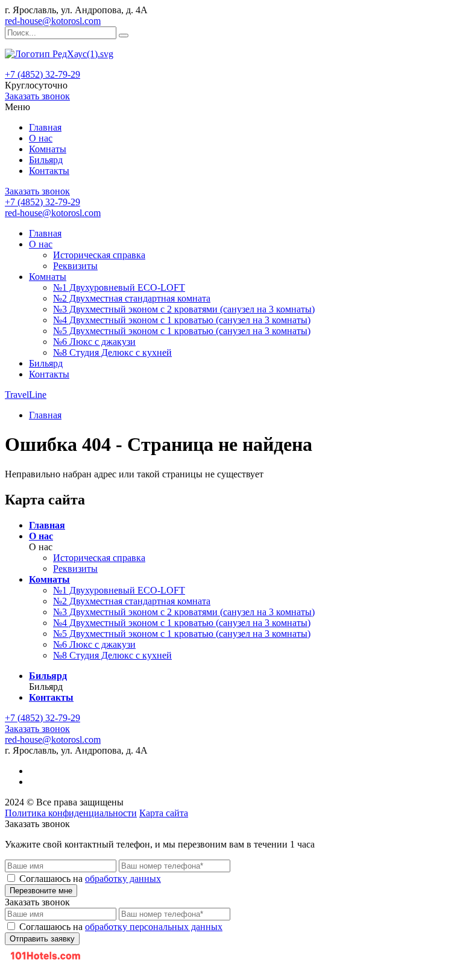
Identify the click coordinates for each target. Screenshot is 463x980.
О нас (40, 138)
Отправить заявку (42, 938)
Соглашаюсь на (90, 878)
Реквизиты (75, 266)
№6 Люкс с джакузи (94, 341)
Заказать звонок (37, 96)
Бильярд (46, 160)
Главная (45, 127)
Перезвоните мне (41, 890)
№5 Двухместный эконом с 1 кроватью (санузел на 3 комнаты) (181, 331)
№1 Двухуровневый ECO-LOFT (119, 287)
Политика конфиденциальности (71, 813)
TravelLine (25, 394)
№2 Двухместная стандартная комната (131, 298)
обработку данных (123, 878)
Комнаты (47, 149)
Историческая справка (99, 255)
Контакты (49, 171)
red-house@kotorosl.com (53, 21)
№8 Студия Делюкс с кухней (112, 352)
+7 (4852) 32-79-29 (42, 74)
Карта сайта (163, 813)
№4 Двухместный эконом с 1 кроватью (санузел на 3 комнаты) (181, 320)
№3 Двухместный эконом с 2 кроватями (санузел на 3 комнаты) (184, 309)
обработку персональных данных (153, 927)
